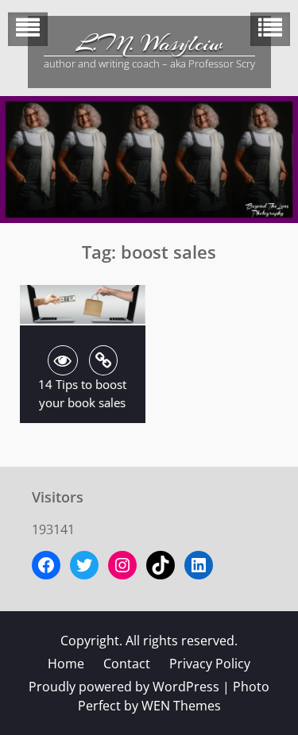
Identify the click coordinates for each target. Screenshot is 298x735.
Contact (126, 663)
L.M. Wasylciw (149, 44)
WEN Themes (181, 705)
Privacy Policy (209, 663)
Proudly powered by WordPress (124, 686)
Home (66, 663)
